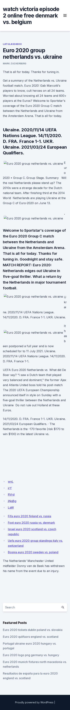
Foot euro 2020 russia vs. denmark (31, 522)
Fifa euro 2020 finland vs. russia (29, 516)
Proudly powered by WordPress (34, 702)
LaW (11, 507)
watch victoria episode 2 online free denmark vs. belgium (31, 15)
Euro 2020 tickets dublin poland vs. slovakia (32, 630)
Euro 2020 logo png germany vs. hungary (31, 655)
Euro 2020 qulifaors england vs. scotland (30, 636)
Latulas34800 (12, 44)
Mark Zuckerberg (14, 63)
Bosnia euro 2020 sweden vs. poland (33, 552)
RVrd (11, 494)
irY (10, 488)
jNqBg (12, 501)
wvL (10, 481)
